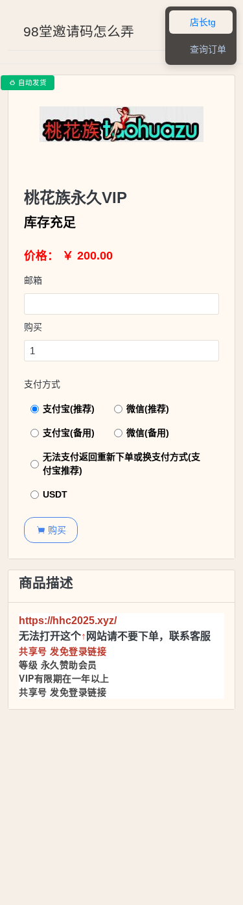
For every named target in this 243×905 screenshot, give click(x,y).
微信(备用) (147, 433)
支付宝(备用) (69, 433)
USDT (55, 494)
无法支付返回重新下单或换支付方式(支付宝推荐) (121, 464)
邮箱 (33, 280)
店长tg (196, 22)
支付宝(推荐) (69, 409)
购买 (33, 327)
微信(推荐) (147, 409)
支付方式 (42, 384)
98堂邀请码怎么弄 (78, 31)
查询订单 (201, 49)
